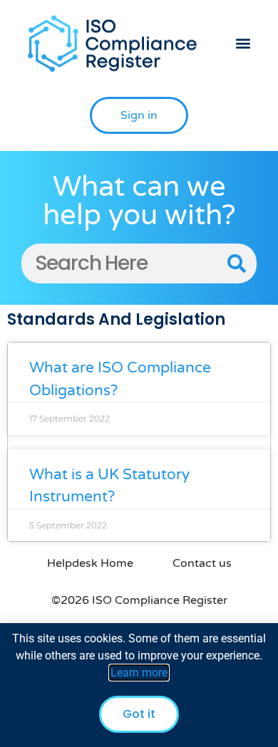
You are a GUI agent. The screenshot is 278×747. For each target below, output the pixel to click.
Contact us (202, 563)
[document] (139, 685)
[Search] (237, 263)
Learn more (139, 672)
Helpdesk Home (90, 563)
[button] (242, 44)
